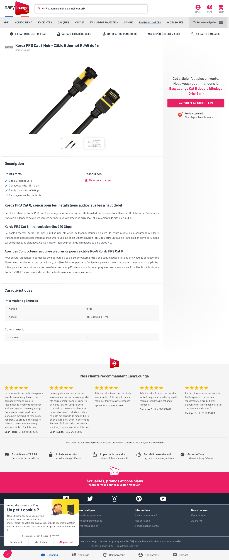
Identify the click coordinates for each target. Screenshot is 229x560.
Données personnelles (89, 520)
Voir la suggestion (198, 103)
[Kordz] (9, 47)
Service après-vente (147, 525)
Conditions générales (89, 515)
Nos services (142, 520)
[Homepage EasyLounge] (17, 8)
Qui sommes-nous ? (146, 515)
